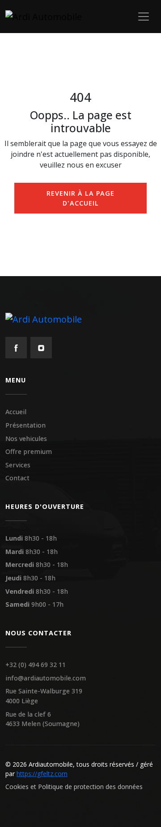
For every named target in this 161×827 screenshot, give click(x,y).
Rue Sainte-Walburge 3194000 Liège (43, 696)
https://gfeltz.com (42, 773)
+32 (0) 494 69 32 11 (35, 664)
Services (17, 465)
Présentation (25, 425)
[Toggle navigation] (143, 16)
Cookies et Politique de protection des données (74, 786)
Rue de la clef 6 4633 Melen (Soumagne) (42, 719)
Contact (17, 478)
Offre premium (28, 451)
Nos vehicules (26, 438)
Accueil (15, 411)
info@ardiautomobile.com (45, 678)
